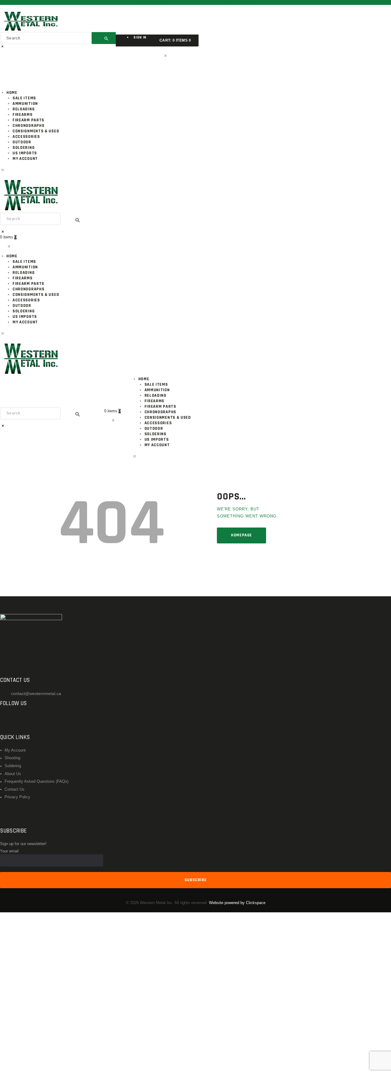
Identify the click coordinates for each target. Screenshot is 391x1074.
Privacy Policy (17, 797)
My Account (15, 750)
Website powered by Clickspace (237, 903)
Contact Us (14, 789)
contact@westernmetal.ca (36, 693)
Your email (9, 851)
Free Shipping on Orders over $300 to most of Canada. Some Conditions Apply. (195, 2)
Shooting (12, 758)
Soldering (13, 766)
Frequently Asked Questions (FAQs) (36, 781)
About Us (13, 774)
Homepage (241, 535)
